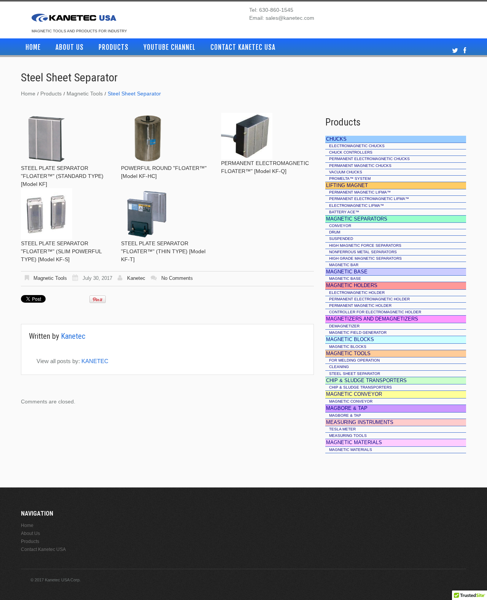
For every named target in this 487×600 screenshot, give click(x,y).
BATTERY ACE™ (344, 212)
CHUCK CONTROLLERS (350, 152)
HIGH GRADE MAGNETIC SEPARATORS (365, 258)
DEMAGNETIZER (344, 326)
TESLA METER (342, 429)
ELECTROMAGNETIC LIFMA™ (356, 205)
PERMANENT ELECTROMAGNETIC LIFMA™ (369, 199)
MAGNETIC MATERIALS (350, 450)
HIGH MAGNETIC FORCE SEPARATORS (365, 245)
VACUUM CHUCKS (345, 172)
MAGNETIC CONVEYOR (350, 401)
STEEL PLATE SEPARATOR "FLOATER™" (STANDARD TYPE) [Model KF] (62, 176)
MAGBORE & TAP (345, 415)
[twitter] (455, 50)
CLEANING (339, 367)
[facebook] (465, 50)
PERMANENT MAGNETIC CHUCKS (360, 165)
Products (114, 47)
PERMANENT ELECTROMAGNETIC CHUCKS (369, 159)
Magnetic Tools (85, 93)
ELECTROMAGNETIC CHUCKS (357, 146)
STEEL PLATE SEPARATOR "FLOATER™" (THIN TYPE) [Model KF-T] (163, 251)
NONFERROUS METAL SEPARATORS (363, 252)
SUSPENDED (341, 239)
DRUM (334, 232)
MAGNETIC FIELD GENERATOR (358, 332)
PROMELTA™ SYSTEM (350, 178)
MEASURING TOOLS (348, 435)
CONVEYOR (340, 226)
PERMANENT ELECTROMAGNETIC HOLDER (369, 299)
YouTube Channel (169, 47)
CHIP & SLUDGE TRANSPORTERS (360, 387)
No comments (177, 278)
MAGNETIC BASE (345, 278)
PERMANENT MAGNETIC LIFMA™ (360, 192)
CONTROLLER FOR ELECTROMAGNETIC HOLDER (375, 312)
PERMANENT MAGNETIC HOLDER (360, 305)
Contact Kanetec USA (242, 47)
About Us (70, 47)
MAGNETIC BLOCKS (347, 346)
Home (33, 47)
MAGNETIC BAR (343, 265)
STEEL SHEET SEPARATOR (354, 373)
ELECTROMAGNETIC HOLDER (357, 292)
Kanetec (136, 278)
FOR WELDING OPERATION (354, 360)
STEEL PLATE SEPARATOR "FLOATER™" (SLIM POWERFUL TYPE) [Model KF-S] (61, 251)
